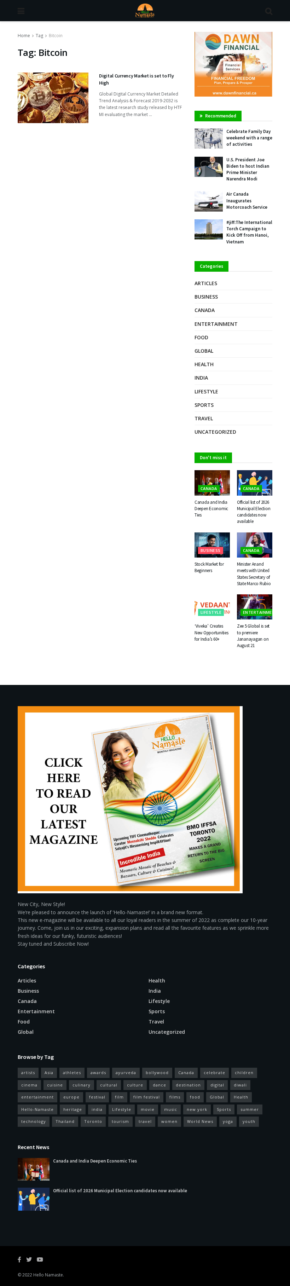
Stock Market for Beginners (209, 567)
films (174, 1097)
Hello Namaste (48, 1275)
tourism (120, 1121)
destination (188, 1085)
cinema (29, 1085)
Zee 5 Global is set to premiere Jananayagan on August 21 (253, 635)
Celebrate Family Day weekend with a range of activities (249, 137)
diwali (240, 1085)
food (195, 1097)
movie (148, 1109)
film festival (146, 1097)
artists (28, 1072)
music (170, 1109)
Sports (204, 405)
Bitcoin (56, 36)
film (119, 1097)
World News (200, 1121)
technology (33, 1121)
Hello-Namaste (37, 1109)
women (169, 1121)
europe (71, 1097)
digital (217, 1085)
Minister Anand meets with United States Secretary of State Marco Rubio (254, 574)
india (97, 1109)
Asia (49, 1072)
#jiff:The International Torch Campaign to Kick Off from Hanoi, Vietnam (249, 232)
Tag (39, 36)
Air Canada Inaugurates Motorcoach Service (246, 200)
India (201, 377)
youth (249, 1121)
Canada (205, 310)
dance (159, 1085)
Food (201, 337)
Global (204, 350)
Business (206, 296)
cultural (108, 1085)
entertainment (37, 1097)
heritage (72, 1109)
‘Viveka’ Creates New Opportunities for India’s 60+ (211, 632)
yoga (228, 1121)
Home (24, 36)
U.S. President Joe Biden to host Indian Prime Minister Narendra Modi (247, 169)
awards (98, 1072)
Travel (204, 418)
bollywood (157, 1072)
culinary (81, 1085)
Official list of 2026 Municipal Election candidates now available (253, 512)
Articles (206, 283)
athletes (72, 1072)
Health (204, 364)
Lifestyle (206, 391)
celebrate (214, 1072)
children (244, 1072)
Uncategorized (215, 431)
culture (135, 1085)
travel (145, 1121)
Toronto (93, 1121)
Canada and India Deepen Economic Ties (211, 508)
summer (249, 1109)
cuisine (55, 1085)
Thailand (65, 1121)
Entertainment (216, 324)
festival (97, 1097)
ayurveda (126, 1072)
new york (197, 1109)
